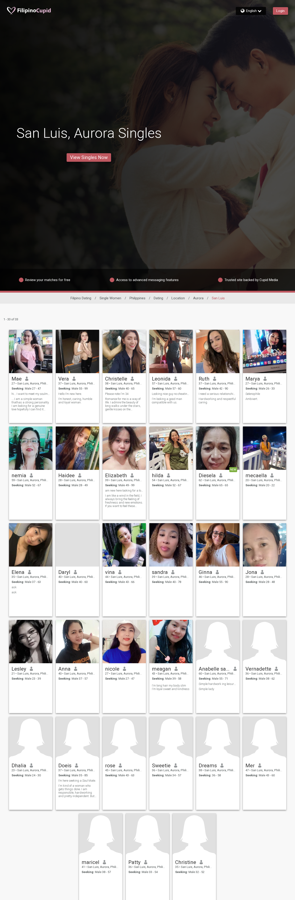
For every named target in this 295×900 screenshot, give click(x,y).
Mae (17, 379)
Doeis (64, 765)
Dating (158, 298)
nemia (19, 475)
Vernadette (258, 669)
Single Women (110, 298)
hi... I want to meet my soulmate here (31, 394)
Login (280, 11)
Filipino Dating (81, 298)
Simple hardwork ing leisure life (218, 684)
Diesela (207, 475)
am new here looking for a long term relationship (124, 490)
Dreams (208, 765)
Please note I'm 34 (116, 394)
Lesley (19, 669)
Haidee (66, 475)
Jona (251, 572)
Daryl (64, 572)
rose (110, 765)
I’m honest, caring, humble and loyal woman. (75, 400)
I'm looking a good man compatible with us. (167, 400)
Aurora (198, 298)
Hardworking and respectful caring (217, 400)
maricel (90, 862)
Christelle (116, 379)
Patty (134, 862)
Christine (185, 862)
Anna (64, 669)
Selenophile (252, 394)
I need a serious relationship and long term (218, 394)
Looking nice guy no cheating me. (171, 394)
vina (110, 572)
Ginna (205, 572)
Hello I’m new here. (70, 394)
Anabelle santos (214, 669)
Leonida (161, 379)
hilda (157, 475)
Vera (63, 379)
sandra (160, 572)
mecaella (256, 475)
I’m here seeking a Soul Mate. (77, 780)
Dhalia (19, 765)
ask (14, 587)
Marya (252, 379)
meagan (161, 669)
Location (178, 298)
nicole (112, 669)
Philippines (137, 298)
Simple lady (206, 689)
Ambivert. (251, 399)
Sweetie (161, 765)
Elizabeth (116, 475)
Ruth (204, 379)
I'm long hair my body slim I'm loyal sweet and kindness (170, 687)
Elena (18, 572)
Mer (250, 765)
